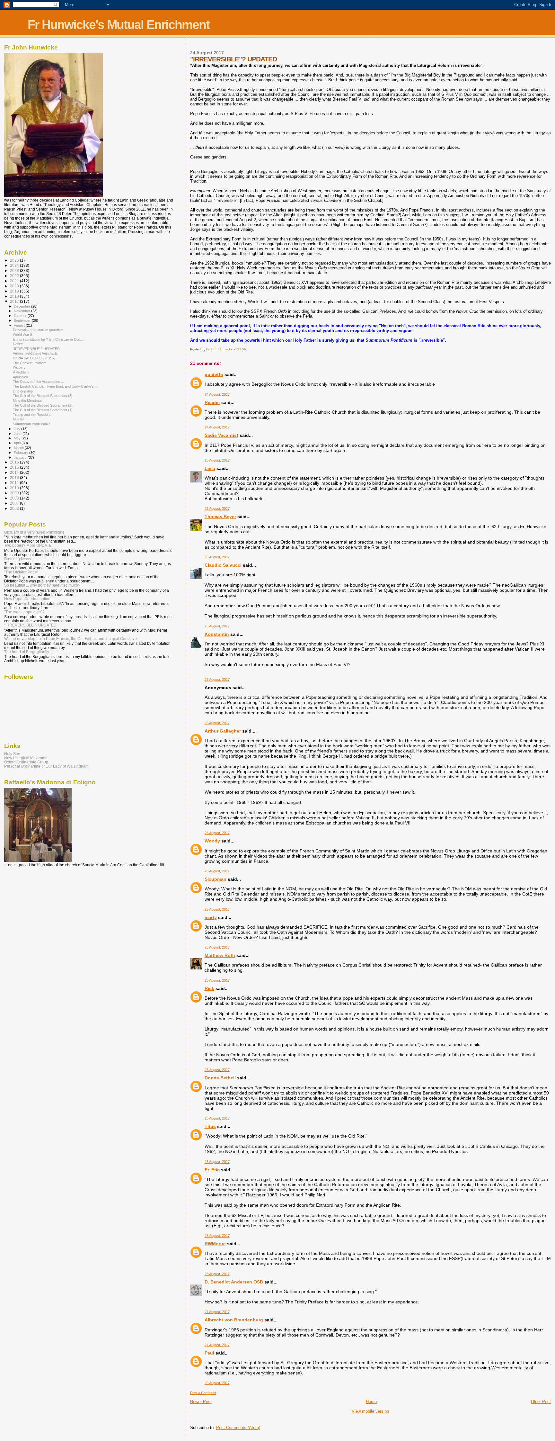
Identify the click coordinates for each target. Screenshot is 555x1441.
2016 (15, 462)
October (21, 316)
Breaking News (17, 559)
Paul (209, 1352)
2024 (15, 265)
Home (371, 1401)
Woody (212, 840)
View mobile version (370, 1411)
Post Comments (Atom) (238, 1427)
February (21, 453)
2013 (15, 477)
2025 (15, 260)
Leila (210, 468)
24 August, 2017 (217, 394)
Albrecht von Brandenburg (234, 1319)
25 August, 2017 (217, 460)
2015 (15, 467)
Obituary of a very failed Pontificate (34, 532)
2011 (15, 483)
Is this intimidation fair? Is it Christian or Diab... (48, 339)
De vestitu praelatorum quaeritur (38, 330)
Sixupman (215, 879)
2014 (15, 472)
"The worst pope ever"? (24, 612)
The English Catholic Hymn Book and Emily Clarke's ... (55, 386)
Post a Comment (203, 1393)
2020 (15, 286)
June (18, 434)
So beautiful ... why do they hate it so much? (42, 585)
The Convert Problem (29, 363)
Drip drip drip (23, 391)
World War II (22, 335)
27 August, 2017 (217, 1312)
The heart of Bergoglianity (26, 652)
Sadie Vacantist (221, 435)
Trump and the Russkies (32, 415)
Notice (18, 344)
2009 (15, 493)
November (22, 311)
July (17, 429)
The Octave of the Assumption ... (38, 381)
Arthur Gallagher (223, 731)
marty (211, 917)
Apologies (20, 377)
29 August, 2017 (217, 1383)
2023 (15, 270)
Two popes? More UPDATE (28, 545)
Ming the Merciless (27, 400)
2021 (15, 281)
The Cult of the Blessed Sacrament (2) (43, 405)
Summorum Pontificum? (31, 424)
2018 (15, 296)
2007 (15, 503)
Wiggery (19, 367)
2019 (15, 291)
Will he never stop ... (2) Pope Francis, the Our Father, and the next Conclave (70, 638)
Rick (209, 988)
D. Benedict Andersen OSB (234, 1281)
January (21, 457)
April (18, 443)
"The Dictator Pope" (21, 572)
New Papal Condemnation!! (28, 599)
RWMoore (215, 1243)
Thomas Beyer (220, 516)
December (22, 306)
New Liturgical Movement (26, 758)
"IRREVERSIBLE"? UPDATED (36, 349)
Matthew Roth (220, 955)
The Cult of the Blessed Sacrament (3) (43, 396)
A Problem (21, 372)
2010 (15, 488)
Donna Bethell (220, 1077)
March (19, 448)
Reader (212, 402)
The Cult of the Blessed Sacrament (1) (43, 410)
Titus (210, 1126)
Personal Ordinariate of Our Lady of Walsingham (46, 766)
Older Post (541, 1401)
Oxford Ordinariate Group (26, 762)
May (18, 438)
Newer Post (201, 1401)
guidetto (214, 374)
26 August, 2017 (217, 1274)
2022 (15, 276)
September (23, 320)
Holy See (12, 754)
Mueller (18, 419)
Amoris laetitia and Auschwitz (35, 353)
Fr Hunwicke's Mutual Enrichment (118, 25)
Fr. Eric (212, 1169)
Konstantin (217, 634)
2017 (15, 301)
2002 (15, 508)
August (20, 325)
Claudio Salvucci (223, 565)
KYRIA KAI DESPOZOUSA (34, 358)
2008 (15, 498)
